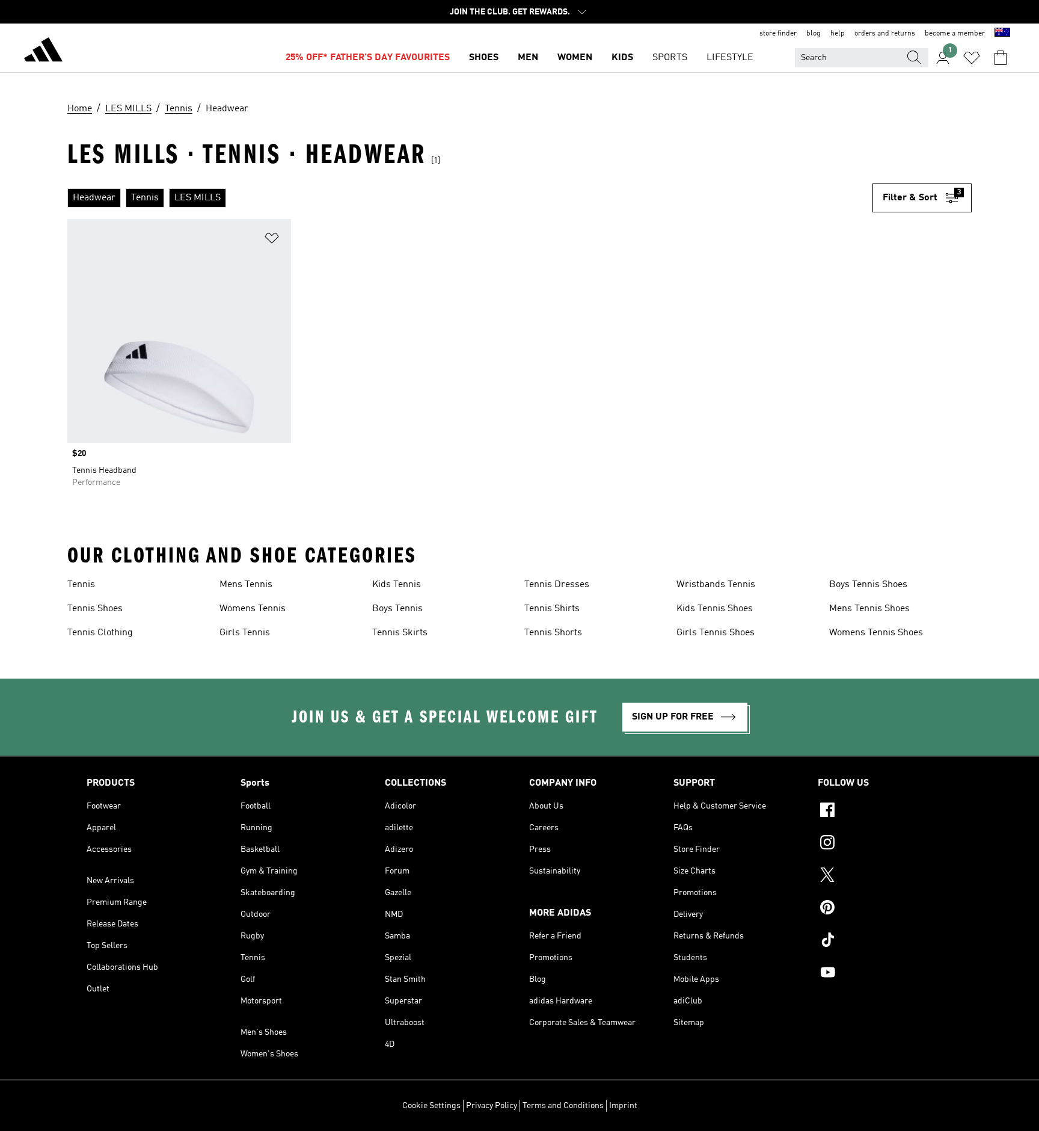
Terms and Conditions (563, 1106)
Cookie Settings (431, 1106)
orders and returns (884, 33)
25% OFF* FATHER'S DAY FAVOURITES (368, 58)
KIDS (622, 58)
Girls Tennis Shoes (715, 633)
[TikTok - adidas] (885, 941)
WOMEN (574, 58)
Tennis (81, 585)
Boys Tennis (397, 609)
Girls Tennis (244, 633)
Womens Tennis (252, 609)
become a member (955, 33)
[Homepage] (43, 51)
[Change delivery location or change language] (1002, 33)
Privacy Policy (491, 1106)
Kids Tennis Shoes (714, 609)
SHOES (483, 58)
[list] (469, 198)
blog (813, 33)
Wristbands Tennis (715, 585)
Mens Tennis (245, 585)
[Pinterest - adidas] (885, 909)
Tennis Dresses (556, 585)
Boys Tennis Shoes (868, 585)
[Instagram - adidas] (885, 844)
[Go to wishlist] (971, 57)
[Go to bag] (1000, 57)
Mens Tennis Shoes (869, 609)
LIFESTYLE (729, 58)
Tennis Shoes (95, 609)
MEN (528, 58)
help (837, 33)
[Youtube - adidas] (885, 974)
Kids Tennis (396, 585)
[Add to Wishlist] (271, 240)
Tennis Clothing (100, 633)
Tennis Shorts (553, 633)
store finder (778, 33)
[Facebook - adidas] (885, 811)
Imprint (623, 1106)
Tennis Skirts (400, 633)
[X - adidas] (885, 876)
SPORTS (669, 58)
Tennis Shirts (552, 609)
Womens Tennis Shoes (876, 633)
